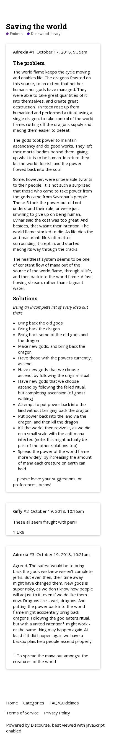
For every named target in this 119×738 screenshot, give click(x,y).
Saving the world (36, 26)
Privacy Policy (57, 713)
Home (12, 703)
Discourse (40, 725)
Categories (33, 703)
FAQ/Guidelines (64, 703)
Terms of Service (22, 713)
